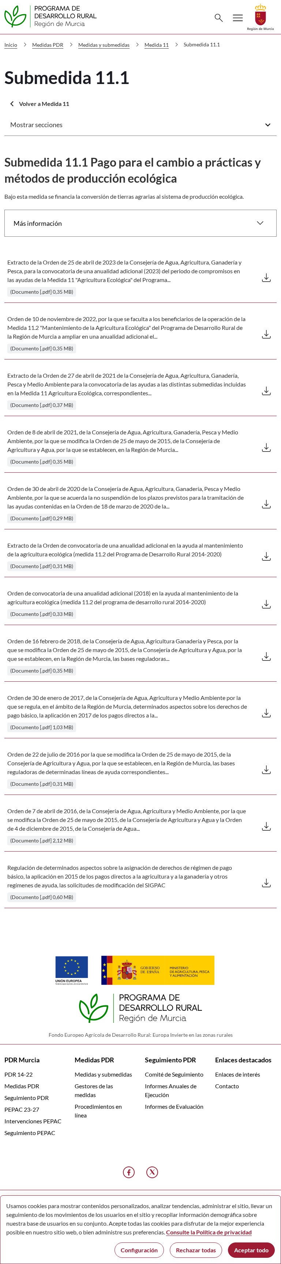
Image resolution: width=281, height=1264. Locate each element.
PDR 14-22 (18, 1074)
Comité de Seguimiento (174, 1074)
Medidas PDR (21, 1085)
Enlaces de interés (237, 1074)
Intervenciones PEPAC (32, 1121)
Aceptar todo (251, 1249)
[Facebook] (129, 1172)
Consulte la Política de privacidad (209, 1232)
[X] (152, 1172)
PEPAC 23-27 (21, 1109)
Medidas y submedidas (103, 1074)
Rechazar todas (196, 1249)
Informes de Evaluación (174, 1106)
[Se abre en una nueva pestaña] (260, 16)
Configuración (139, 1249)
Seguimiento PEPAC (29, 1132)
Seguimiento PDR (26, 1097)
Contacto (227, 1085)
